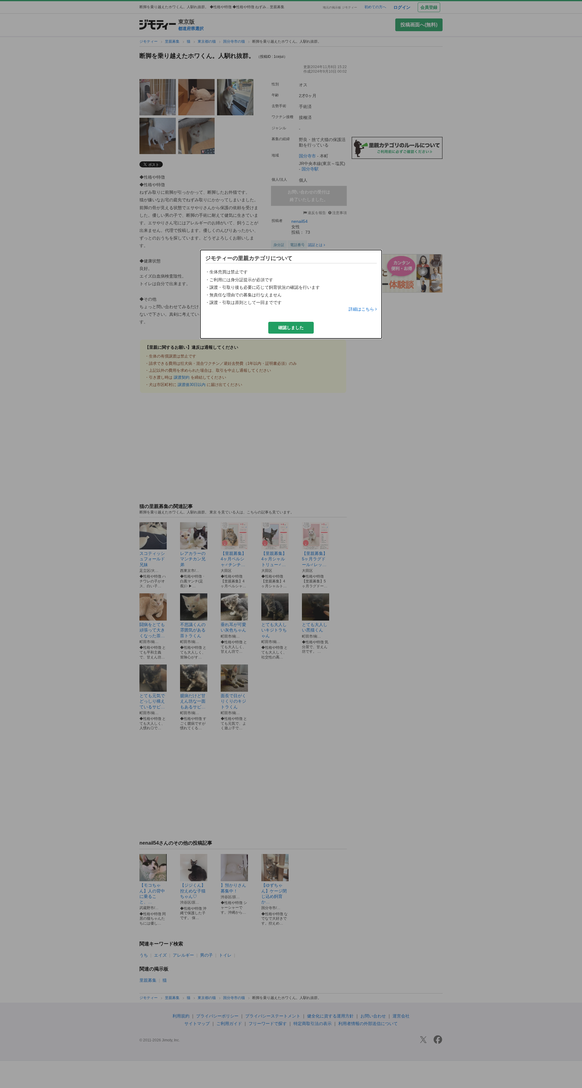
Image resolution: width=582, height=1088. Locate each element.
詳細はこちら (361, 309)
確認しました (291, 327)
